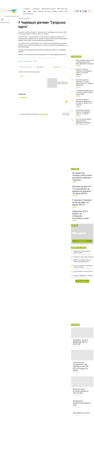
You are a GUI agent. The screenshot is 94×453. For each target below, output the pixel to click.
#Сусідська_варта (28, 61)
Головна (2, 16)
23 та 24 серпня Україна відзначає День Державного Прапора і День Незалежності (83, 121)
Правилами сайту (43, 114)
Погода (66, 11)
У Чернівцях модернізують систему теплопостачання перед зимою (84, 92)
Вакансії (34, 11)
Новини (27, 8)
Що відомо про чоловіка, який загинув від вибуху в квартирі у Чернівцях (82, 176)
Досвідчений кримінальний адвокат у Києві (82, 403)
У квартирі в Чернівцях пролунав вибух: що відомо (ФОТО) (82, 202)
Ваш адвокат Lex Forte (81, 413)
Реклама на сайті (49, 8)
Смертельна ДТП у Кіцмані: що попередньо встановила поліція (80, 215)
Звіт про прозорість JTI (28, 13)
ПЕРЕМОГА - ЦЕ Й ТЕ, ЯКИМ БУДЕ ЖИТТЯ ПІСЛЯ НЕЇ (80, 342)
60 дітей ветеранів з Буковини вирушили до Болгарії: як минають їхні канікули (84, 102)
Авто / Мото (47, 11)
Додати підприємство (82, 281)
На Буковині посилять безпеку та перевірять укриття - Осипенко (83, 112)
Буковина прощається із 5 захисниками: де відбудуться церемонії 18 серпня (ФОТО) (81, 190)
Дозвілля (29, 11)
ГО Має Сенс (63, 8)
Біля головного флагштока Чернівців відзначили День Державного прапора (84, 62)
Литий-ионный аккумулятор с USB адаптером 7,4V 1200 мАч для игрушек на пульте (80, 367)
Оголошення (54, 11)
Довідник (36, 8)
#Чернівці (20, 61)
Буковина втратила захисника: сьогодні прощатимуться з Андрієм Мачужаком (84, 82)
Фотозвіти (60, 11)
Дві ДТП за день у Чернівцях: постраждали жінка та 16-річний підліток (84, 71)
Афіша (24, 11)
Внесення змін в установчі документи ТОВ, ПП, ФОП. (81, 391)
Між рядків (79, 233)
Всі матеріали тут (82, 241)
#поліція (35, 61)
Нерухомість (40, 11)
